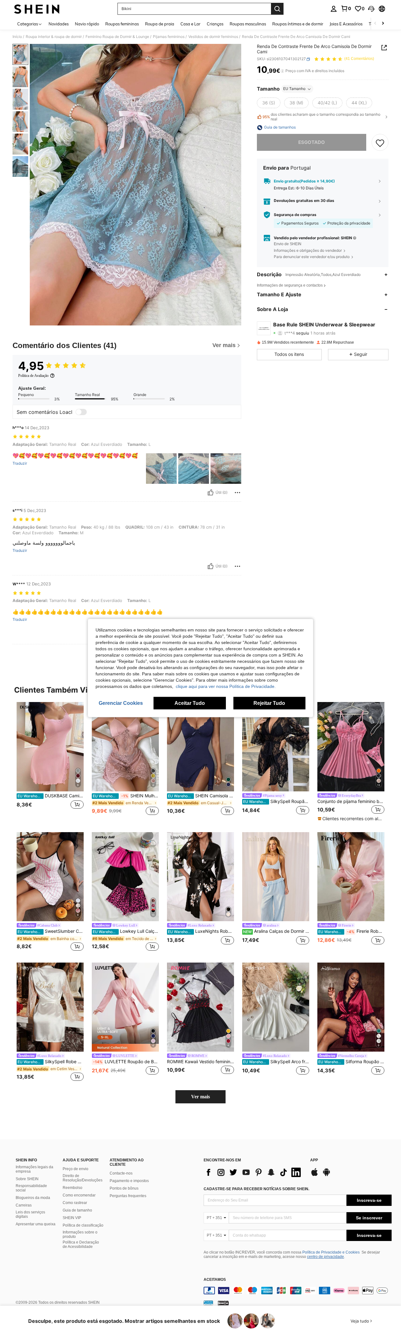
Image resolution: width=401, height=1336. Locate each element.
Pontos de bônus (124, 1188)
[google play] (326, 1175)
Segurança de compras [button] (295, 215)
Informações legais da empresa (34, 1169)
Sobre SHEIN (27, 1179)
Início (17, 36)
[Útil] (210, 492)
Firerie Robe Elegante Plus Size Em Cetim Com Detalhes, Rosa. (351, 931)
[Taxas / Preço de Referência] (282, 71)
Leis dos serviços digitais (30, 1214)
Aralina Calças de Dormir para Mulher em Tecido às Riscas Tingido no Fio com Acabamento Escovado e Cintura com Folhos (276, 931)
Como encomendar (79, 1195)
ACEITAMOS (215, 1280)
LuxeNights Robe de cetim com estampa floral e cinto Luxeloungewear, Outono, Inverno (201, 931)
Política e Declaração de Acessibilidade (81, 1244)
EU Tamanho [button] (294, 89)
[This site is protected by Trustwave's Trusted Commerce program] (208, 1303)
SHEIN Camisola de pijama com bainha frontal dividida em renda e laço (201, 795)
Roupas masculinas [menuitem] (248, 23)
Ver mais (200, 1096)
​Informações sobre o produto (80, 1234)
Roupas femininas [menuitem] (122, 23)
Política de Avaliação (33, 375)
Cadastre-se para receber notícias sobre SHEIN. (256, 1189)
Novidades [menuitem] (59, 23)
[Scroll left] (375, 24)
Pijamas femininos (169, 36)
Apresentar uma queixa (35, 1224)
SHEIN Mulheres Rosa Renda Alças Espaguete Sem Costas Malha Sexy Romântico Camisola (126, 795)
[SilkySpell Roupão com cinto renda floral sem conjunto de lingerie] (275, 746)
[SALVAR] (380, 142)
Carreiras (24, 1205)
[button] (371, 9)
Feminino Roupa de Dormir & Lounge (117, 36)
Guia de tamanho (77, 1210)
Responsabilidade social (31, 1188)
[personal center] (333, 9)
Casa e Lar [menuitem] (190, 23)
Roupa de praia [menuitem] (159, 23)
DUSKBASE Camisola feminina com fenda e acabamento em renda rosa (51, 795)
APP (314, 1160)
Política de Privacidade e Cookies (331, 1252)
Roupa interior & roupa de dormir (54, 36)
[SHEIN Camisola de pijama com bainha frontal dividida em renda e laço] (200, 746)
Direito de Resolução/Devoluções (82, 1178)
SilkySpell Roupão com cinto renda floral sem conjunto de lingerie (276, 801)
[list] (254, 1172)
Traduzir (20, 463)
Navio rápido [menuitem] (87, 23)
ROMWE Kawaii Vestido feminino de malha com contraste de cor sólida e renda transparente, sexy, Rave (200, 1061)
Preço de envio (75, 1169)
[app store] (314, 1175)
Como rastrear (75, 1203)
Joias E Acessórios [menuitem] (346, 23)
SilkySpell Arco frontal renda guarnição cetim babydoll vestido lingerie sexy (276, 1061)
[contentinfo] (298, 1290)
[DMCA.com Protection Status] (223, 1303)
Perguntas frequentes (128, 1196)
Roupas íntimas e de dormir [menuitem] (297, 23)
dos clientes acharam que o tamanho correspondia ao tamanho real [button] (321, 117)
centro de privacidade (325, 1256)
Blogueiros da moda (33, 1198)
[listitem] (50, 762)
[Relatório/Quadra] (237, 492)
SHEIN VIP (72, 1218)
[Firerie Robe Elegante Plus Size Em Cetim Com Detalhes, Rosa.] (350, 876)
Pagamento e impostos (129, 1181)
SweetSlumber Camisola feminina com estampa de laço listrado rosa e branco (51, 931)
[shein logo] (37, 9)
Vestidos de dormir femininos (213, 36)
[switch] (81, 412)
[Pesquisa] (277, 9)
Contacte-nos (121, 1173)
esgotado (311, 142)
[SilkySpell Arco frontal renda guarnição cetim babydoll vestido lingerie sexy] (275, 1007)
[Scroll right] (383, 24)
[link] (346, 8)
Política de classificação (83, 1225)
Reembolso (72, 1188)
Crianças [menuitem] (215, 23)
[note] (350, 819)
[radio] (268, 103)
